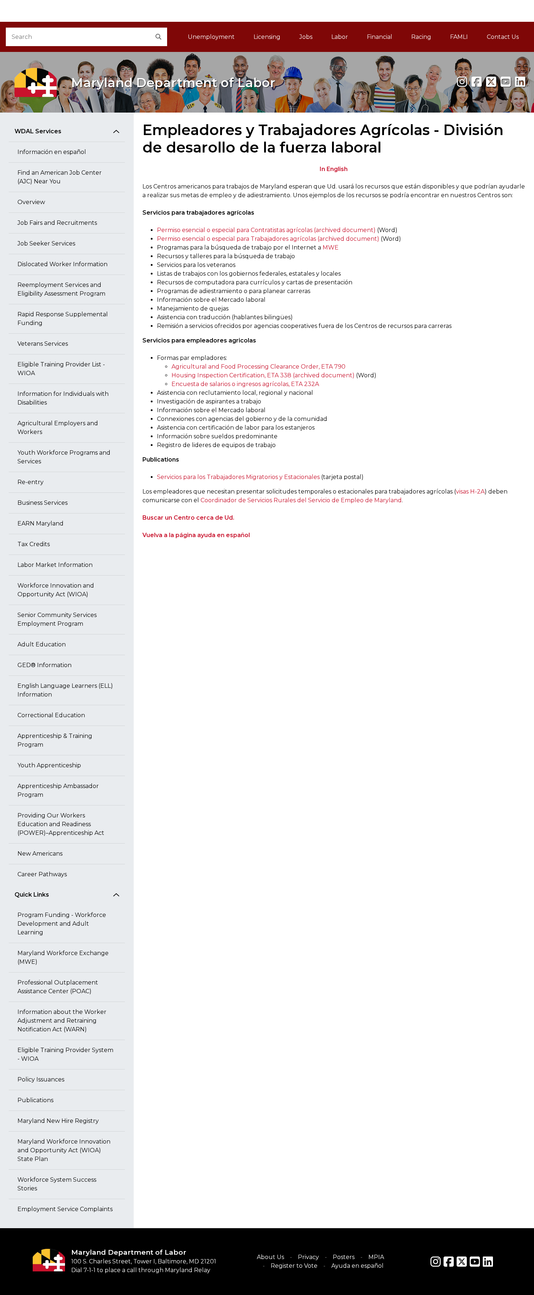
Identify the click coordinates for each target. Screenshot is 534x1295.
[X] (491, 82)
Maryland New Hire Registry (58, 1120)
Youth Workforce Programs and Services (63, 457)
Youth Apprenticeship (49, 765)
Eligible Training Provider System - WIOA (65, 1054)
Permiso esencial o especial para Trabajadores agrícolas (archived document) (268, 238)
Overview (31, 202)
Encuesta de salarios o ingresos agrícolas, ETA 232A (245, 384)
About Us (270, 1257)
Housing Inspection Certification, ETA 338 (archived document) (263, 375)
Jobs (305, 36)
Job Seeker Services (46, 243)
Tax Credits (33, 544)
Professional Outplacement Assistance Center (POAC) (57, 987)
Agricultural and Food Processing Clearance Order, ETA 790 (258, 366)
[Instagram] (462, 82)
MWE (331, 247)
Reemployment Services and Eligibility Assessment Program (61, 289)
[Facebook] (477, 82)
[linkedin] (520, 82)
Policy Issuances (40, 1079)
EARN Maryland (40, 523)
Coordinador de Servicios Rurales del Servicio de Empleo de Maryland (301, 500)
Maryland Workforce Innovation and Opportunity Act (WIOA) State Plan (63, 1150)
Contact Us (503, 36)
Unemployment (211, 36)
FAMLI (463, 39)
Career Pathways (42, 874)
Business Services (42, 502)
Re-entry (30, 482)
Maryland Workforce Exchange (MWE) (63, 957)
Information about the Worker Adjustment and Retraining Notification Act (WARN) (61, 1020)
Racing (421, 36)
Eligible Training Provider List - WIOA (61, 369)
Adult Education (41, 644)
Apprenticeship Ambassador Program (58, 790)
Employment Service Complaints (65, 1209)
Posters (344, 1257)
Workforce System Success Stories (56, 1184)
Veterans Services (42, 343)
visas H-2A (470, 491)
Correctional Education (51, 715)
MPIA (376, 1257)
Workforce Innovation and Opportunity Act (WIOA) (55, 590)
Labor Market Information (55, 564)
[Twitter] (462, 1261)
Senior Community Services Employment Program (57, 619)
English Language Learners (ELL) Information (65, 690)
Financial (379, 36)
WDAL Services (38, 131)
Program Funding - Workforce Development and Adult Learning (61, 924)
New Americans (39, 853)
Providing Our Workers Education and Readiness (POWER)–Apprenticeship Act (60, 824)
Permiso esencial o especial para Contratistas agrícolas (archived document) (266, 230)
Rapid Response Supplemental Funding (62, 318)
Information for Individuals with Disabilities (63, 398)
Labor (339, 36)
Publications (35, 1100)
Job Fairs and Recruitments (57, 222)
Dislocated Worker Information (62, 264)
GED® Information (44, 665)
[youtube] (506, 82)
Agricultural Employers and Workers (57, 427)
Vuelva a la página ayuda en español (196, 535)
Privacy (308, 1257)
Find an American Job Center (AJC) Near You (59, 177)
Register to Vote (294, 1265)
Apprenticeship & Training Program (54, 740)
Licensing (267, 36)
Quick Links (32, 894)
